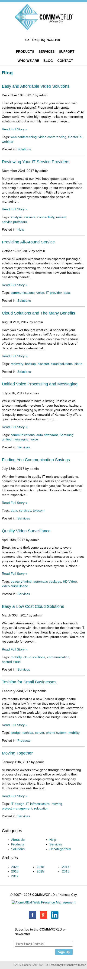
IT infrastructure (38, 804)
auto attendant (47, 435)
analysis (17, 217)
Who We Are (28, 60)
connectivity (45, 217)
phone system (56, 732)
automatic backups (47, 581)
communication (58, 657)
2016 (15, 871)
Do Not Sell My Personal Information (65, 965)
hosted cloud (11, 662)
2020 (15, 867)
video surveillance (15, 586)
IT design (17, 804)
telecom (39, 510)
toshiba (28, 732)
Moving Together (17, 753)
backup (30, 364)
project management (17, 808)
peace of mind (21, 581)
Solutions (24, 149)
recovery (17, 364)
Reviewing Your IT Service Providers (35, 161)
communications (23, 292)
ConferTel (75, 137)
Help (20, 229)
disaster (43, 364)
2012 (15, 876)
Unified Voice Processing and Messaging (39, 384)
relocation (41, 808)
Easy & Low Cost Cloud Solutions (33, 606)
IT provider (54, 292)
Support (66, 51)
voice (40, 292)
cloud (78, 364)
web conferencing (24, 137)
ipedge (16, 732)
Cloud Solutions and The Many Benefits (38, 313)
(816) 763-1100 (48, 40)
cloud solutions (62, 364)
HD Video (70, 581)
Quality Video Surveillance (26, 531)
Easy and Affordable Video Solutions (35, 86)
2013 (65, 871)
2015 (40, 871)
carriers (29, 217)
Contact (65, 60)
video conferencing (52, 137)
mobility (16, 657)
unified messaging (15, 439)
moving (57, 804)
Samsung (67, 435)
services (25, 510)
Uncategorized (60, 849)
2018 (40, 867)
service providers (14, 222)
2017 (65, 867)
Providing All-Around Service (28, 242)
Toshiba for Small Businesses (29, 682)
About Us (18, 839)
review (60, 217)
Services (47, 51)
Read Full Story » (14, 129)
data (67, 292)
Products (25, 51)
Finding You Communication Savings (36, 459)
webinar (7, 141)
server (39, 732)
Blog (48, 60)
